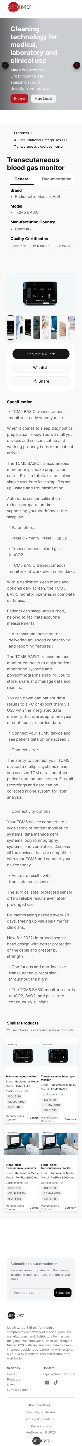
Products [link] (21, 133)
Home (11, 1374)
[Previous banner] (5, 65)
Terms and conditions (39, 1419)
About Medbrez (39, 1405)
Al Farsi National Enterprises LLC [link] (41, 140)
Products (13, 1379)
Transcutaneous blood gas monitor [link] (38, 146)
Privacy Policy (41, 1426)
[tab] (22, 179)
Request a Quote (41, 354)
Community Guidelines (39, 1412)
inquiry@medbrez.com (59, 1374)
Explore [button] (19, 98)
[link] (21, 133)
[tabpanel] (41, 221)
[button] (47, 1382)
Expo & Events (17, 1390)
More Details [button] (43, 98)
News (11, 1384)
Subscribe (63, 1292)
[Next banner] (76, 65)
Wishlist (40, 367)
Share (43, 381)
